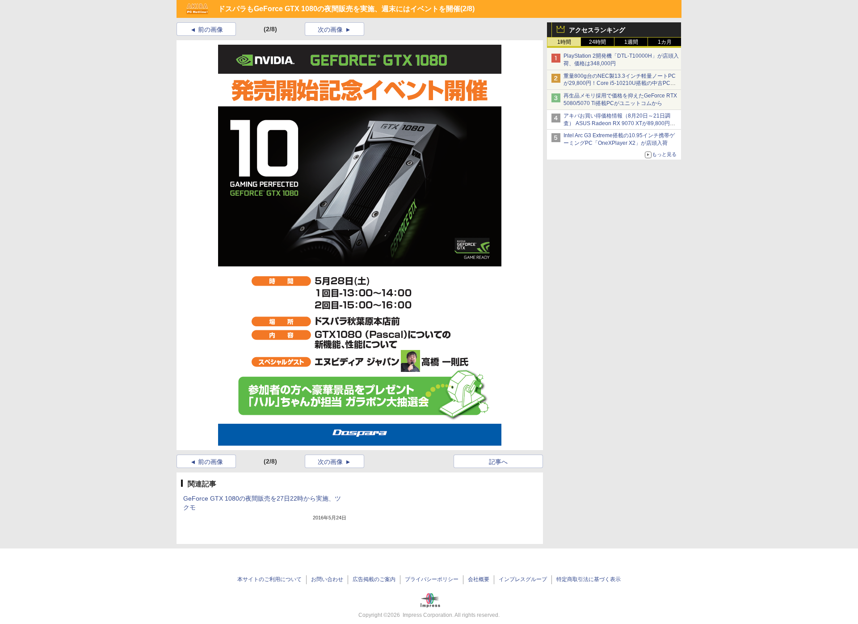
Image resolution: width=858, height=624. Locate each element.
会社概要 (478, 579)
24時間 (597, 42)
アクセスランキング (597, 30)
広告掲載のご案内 (374, 579)
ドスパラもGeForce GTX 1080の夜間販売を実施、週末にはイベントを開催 (339, 9)
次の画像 (330, 29)
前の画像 (210, 29)
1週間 (631, 42)
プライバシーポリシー (431, 579)
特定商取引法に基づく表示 (588, 579)
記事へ (498, 461)
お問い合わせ (327, 579)
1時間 (564, 42)
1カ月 (665, 42)
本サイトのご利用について (269, 579)
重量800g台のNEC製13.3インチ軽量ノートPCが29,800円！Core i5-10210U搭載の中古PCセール (620, 83)
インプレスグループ (523, 579)
